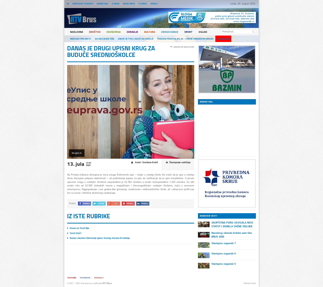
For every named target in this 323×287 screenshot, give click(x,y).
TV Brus (143, 4)
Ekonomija (114, 32)
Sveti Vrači (75, 233)
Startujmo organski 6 (223, 253)
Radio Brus (129, 4)
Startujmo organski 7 (223, 243)
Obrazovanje (169, 32)
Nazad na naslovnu (184, 47)
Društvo (95, 32)
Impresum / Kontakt (83, 4)
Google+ (99, 278)
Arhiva (153, 4)
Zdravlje (132, 32)
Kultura (149, 32)
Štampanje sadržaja (179, 162)
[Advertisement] (226, 130)
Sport (188, 32)
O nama (115, 4)
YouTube (71, 278)
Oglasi (203, 32)
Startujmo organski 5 (223, 263)
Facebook (85, 278)
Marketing (102, 4)
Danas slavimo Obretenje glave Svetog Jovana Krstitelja (100, 238)
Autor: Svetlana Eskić (146, 162)
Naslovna (76, 32)
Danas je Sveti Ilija (79, 228)
